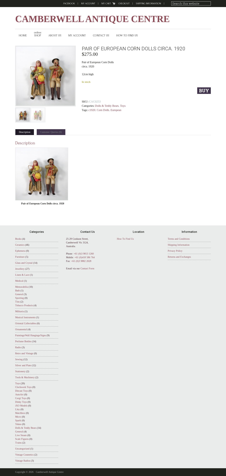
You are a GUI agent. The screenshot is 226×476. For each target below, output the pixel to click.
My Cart (106, 3)
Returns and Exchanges (179, 257)
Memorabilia (21, 287)
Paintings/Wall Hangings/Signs (30, 335)
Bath (17, 290)
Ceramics (19, 245)
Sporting (19, 298)
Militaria (19, 311)
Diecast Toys (21, 391)
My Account (88, 3)
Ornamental (21, 329)
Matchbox (20, 413)
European (116, 110)
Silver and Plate (23, 365)
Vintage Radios (22, 460)
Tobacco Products (24, 305)
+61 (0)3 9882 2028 (81, 261)
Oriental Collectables (25, 323)
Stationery (20, 371)
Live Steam (21, 435)
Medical (19, 281)
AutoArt (19, 394)
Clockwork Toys (23, 387)
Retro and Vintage (24, 353)
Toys (123, 105)
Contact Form (87, 268)
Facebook (69, 3)
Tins (17, 301)
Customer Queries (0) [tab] (51, 132)
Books (18, 239)
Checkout (124, 3)
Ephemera (20, 251)
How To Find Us (125, 239)
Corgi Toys (20, 398)
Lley (17, 409)
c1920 (91, 110)
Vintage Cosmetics (24, 454)
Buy (204, 91)
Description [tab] (24, 132)
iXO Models (21, 405)
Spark (18, 420)
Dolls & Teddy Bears (107, 105)
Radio (18, 347)
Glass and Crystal (23, 263)
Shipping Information (148, 3)
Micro (18, 416)
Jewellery (20, 269)
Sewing (19, 359)
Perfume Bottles (23, 341)
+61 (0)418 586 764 (85, 257)
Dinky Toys (21, 402)
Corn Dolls (103, 110)
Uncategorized (22, 448)
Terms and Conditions (179, 239)
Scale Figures (22, 439)
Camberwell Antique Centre (92, 19)
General (19, 294)
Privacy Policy (175, 251)
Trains (18, 442)
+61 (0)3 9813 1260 (84, 253)
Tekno (18, 424)
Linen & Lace (22, 275)
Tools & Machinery (25, 377)
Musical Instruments (25, 317)
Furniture (20, 257)
